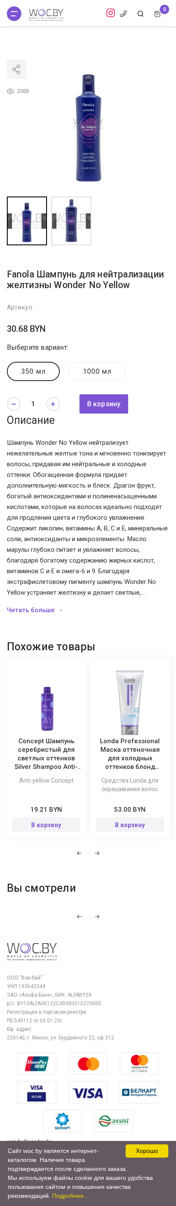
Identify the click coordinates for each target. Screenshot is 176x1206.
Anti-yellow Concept (46, 780)
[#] (14, 13)
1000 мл (97, 371)
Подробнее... (70, 1195)
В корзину (104, 404)
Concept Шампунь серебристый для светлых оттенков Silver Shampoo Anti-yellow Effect (46, 758)
